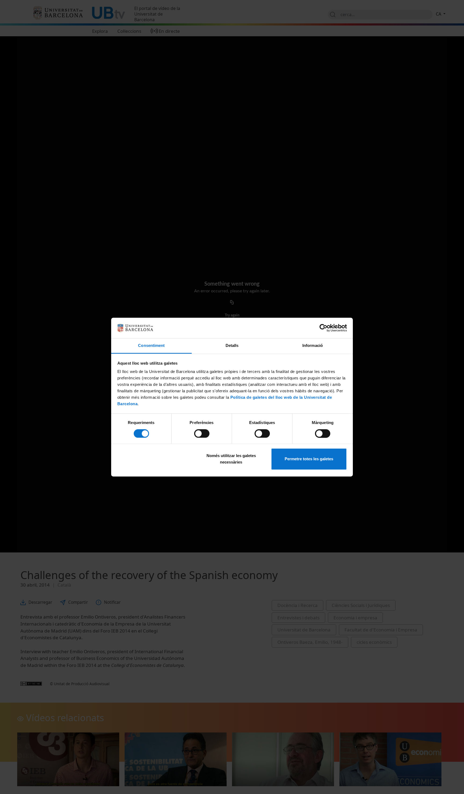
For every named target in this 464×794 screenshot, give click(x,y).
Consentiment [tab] (151, 345)
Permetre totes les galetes (309, 459)
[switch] (201, 433)
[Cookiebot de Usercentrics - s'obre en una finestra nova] (323, 328)
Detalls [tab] (232, 345)
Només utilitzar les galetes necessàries (231, 459)
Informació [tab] (312, 345)
